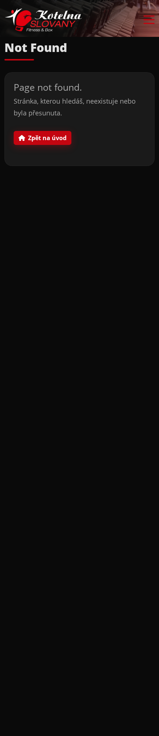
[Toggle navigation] (149, 19)
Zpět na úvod (47, 138)
